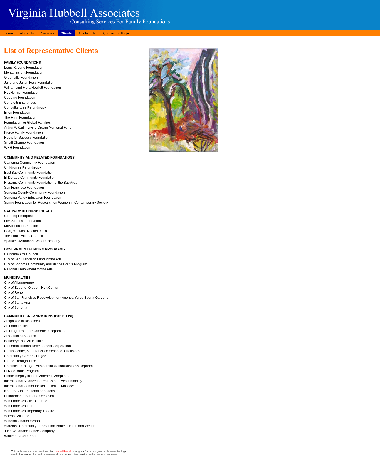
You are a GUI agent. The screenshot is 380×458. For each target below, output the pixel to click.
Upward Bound (62, 451)
